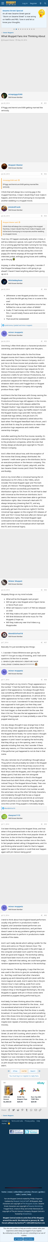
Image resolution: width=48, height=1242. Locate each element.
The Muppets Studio (30, 1203)
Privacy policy (30, 1121)
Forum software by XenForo (23, 1223)
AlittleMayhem (15, 280)
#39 (45, 824)
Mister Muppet (15, 581)
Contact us (6, 1121)
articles (27, 1192)
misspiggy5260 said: (10, 180)
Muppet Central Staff (21, 1201)
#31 (45, 103)
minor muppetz (15, 332)
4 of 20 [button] (24, 1071)
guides (41, 1192)
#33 (45, 216)
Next (32, 1071)
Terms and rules (17, 1121)
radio (18, 1194)
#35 (45, 341)
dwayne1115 (14, 815)
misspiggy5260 (15, 94)
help (29, 1194)
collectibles (18, 1192)
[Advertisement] (24, 66)
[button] (2, 3)
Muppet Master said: (10, 222)
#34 (45, 289)
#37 (45, 642)
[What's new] (40, 3)
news (10, 1192)
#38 (45, 680)
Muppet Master (8, 40)
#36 (45, 590)
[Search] (45, 3)
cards (24, 1194)
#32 (45, 174)
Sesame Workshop (35, 1206)
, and (18, 325)
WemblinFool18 (15, 633)
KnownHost (27, 1214)
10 (33, 29)
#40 (45, 915)
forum (34, 1192)
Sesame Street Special (13, 10)
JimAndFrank (14, 207)
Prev (15, 1071)
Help (38, 1121)
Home (4, 1123)
